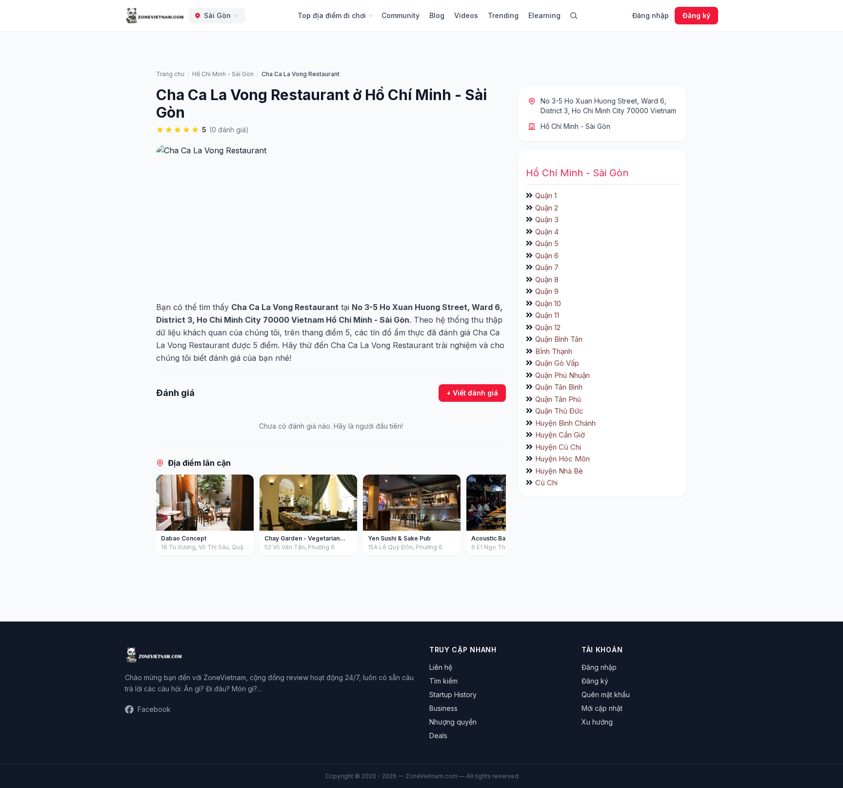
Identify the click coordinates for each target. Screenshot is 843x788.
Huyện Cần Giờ (560, 434)
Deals (438, 735)
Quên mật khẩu (606, 694)
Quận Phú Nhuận (562, 375)
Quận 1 (546, 195)
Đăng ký (696, 15)
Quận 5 (547, 243)
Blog (436, 15)
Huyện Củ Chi (558, 447)
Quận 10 (548, 303)
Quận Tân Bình (558, 387)
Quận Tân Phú (558, 399)
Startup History (453, 694)
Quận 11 (547, 315)
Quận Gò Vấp (557, 363)
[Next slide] (495, 517)
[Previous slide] (167, 517)
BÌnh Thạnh (553, 351)
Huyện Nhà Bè (559, 471)
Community (400, 15)
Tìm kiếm (443, 681)
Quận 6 (547, 255)
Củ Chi (546, 482)
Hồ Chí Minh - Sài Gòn (575, 126)
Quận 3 (547, 219)
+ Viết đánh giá (472, 393)
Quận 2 (546, 207)
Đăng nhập (650, 15)
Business (443, 708)
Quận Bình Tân (558, 339)
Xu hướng (597, 722)
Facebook (154, 709)
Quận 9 (547, 291)
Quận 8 (547, 279)
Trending (503, 15)
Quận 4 (547, 231)
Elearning (544, 15)
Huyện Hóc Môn (562, 458)
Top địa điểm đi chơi (332, 15)
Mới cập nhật (602, 708)
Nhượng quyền (453, 722)
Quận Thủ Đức (559, 410)
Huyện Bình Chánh (565, 423)
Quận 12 (548, 327)
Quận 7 (547, 267)
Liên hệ (440, 667)
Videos (466, 15)
